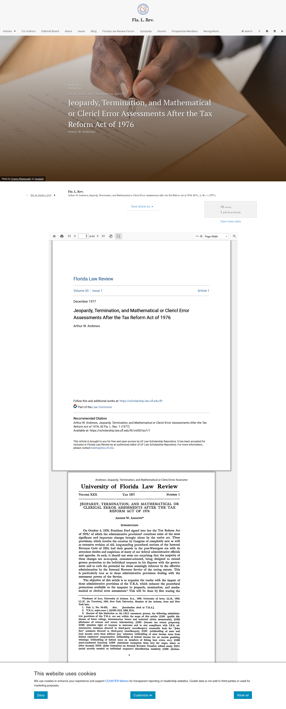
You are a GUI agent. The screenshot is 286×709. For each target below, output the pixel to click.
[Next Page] (97, 235)
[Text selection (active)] (118, 236)
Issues (81, 31)
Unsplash (39, 178)
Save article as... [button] (142, 206)
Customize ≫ (144, 695)
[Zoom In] (201, 236)
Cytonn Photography (21, 178)
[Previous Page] (75, 235)
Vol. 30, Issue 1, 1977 (80, 93)
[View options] (54, 236)
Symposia (146, 31)
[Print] (61, 236)
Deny (42, 695)
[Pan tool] (110, 236)
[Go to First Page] (69, 235)
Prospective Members (185, 31)
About (68, 31)
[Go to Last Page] (103, 235)
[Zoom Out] (197, 236)
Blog (94, 31)
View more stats (230, 221)
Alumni (161, 31)
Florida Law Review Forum (118, 31)
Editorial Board (50, 31)
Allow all (244, 695)
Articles (7, 31)
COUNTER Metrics (117, 681)
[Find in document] (234, 236)
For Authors (29, 31)
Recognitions (211, 31)
